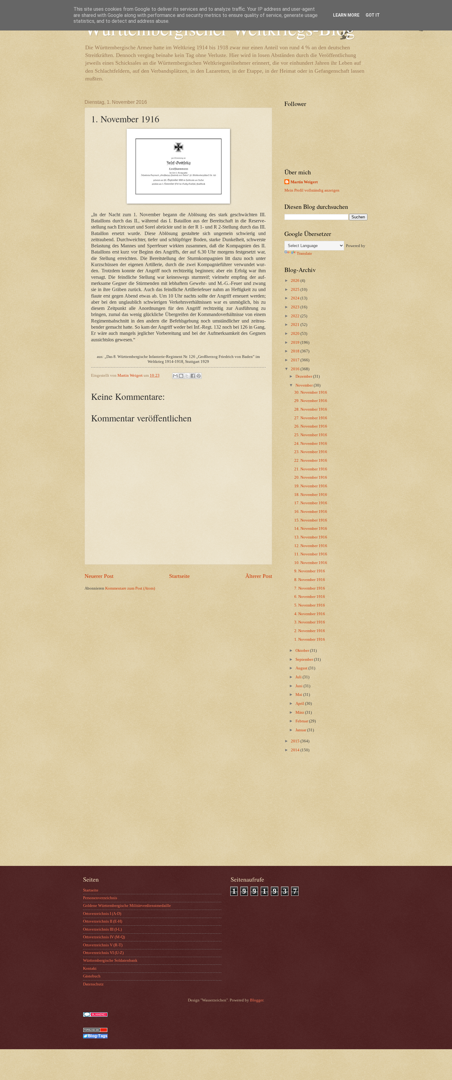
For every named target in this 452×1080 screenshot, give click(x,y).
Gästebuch (92, 976)
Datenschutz (93, 984)
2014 (295, 750)
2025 (295, 289)
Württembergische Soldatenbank (110, 960)
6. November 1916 (309, 597)
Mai (299, 694)
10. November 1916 (310, 563)
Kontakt (90, 968)
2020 (295, 333)
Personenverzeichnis (100, 898)
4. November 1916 (309, 614)
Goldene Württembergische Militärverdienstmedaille (127, 905)
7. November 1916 (309, 588)
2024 (295, 298)
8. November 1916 (309, 580)
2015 (295, 741)
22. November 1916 (310, 460)
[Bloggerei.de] (95, 1015)
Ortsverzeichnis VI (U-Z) (103, 953)
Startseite (179, 576)
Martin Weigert (304, 182)
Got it (373, 15)
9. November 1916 (309, 571)
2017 (295, 360)
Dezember (304, 376)
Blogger (256, 1000)
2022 (295, 316)
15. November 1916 (310, 520)
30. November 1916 (310, 392)
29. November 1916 (310, 401)
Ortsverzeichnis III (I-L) (102, 929)
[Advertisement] (322, 816)
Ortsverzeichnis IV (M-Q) (104, 937)
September (304, 659)
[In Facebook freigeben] (193, 376)
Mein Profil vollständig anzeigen (311, 190)
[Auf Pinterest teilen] (199, 376)
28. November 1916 (310, 409)
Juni (299, 686)
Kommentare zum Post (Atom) (130, 588)
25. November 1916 (310, 435)
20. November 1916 (310, 477)
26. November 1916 (310, 426)
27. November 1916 (310, 418)
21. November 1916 (310, 469)
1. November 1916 (309, 639)
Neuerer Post (99, 576)
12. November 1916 (310, 546)
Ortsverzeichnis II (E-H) (102, 921)
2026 (295, 280)
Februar (302, 721)
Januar (301, 730)
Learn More (346, 15)
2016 (295, 369)
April (300, 703)
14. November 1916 (310, 528)
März (300, 712)
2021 (295, 325)
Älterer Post (258, 576)
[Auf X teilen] (187, 376)
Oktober (302, 650)
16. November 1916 (310, 512)
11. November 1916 (310, 554)
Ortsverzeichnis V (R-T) (102, 945)
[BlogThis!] (181, 376)
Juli (299, 677)
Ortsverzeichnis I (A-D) (102, 914)
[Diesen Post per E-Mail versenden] (175, 376)
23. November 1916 (310, 452)
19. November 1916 (310, 486)
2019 (295, 342)
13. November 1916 (310, 537)
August (301, 668)
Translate (304, 253)
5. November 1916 (309, 605)
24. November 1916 (310, 443)
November (304, 385)
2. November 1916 (309, 631)
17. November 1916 (310, 503)
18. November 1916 (310, 495)
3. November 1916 (309, 622)
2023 (295, 307)
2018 (295, 351)
